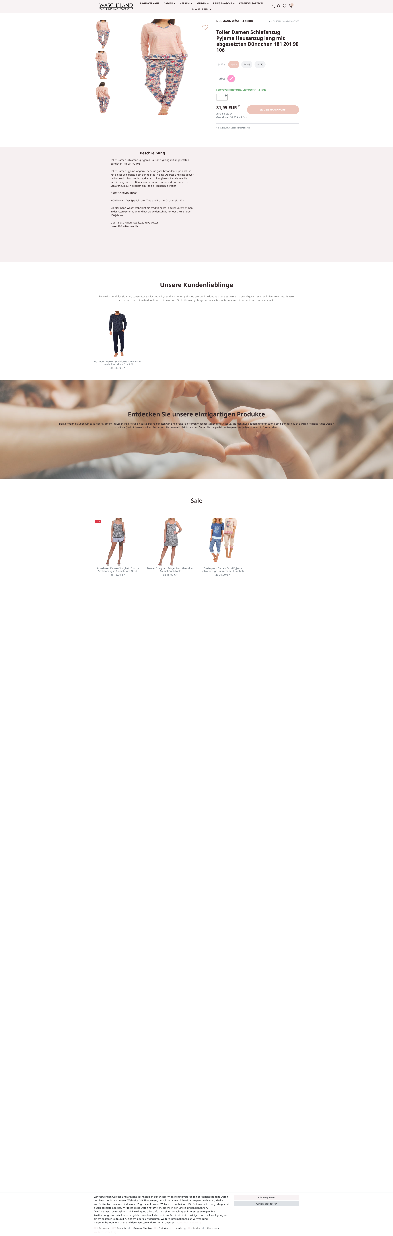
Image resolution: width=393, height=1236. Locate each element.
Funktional (213, 1228)
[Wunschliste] (284, 6)
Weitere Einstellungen (106, 1232)
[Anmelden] (273, 6)
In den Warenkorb (273, 109)
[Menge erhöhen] (226, 95)
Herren (185, 3)
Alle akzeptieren (266, 1197)
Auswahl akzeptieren (266, 1203)
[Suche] (279, 6)
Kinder (201, 3)
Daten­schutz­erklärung (188, 1222)
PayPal (196, 1228)
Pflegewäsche (222, 3)
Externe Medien (142, 1228)
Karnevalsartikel (251, 3)
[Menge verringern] (226, 99)
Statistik (121, 1228)
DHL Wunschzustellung (172, 1228)
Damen (168, 3)
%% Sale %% (200, 9)
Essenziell (104, 1228)
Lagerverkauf (149, 3)
